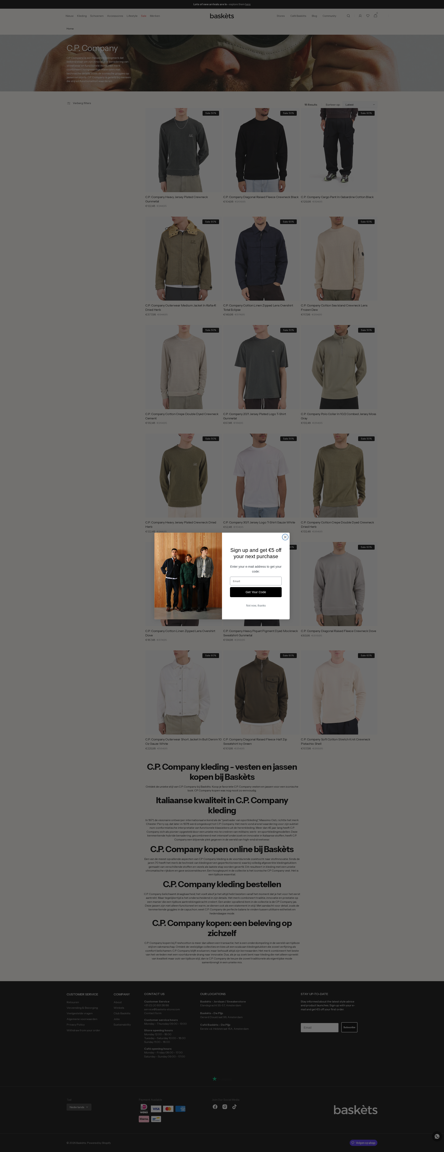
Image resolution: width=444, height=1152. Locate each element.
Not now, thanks (256, 605)
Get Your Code (256, 592)
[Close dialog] (285, 537)
